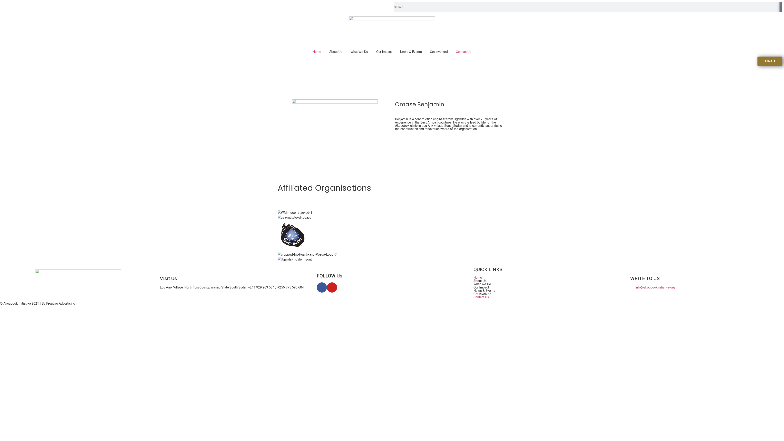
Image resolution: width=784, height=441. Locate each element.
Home (317, 52)
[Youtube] (332, 287)
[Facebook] (322, 287)
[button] (548, 281)
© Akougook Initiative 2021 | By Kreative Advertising (37, 303)
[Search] (781, 7)
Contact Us (463, 52)
